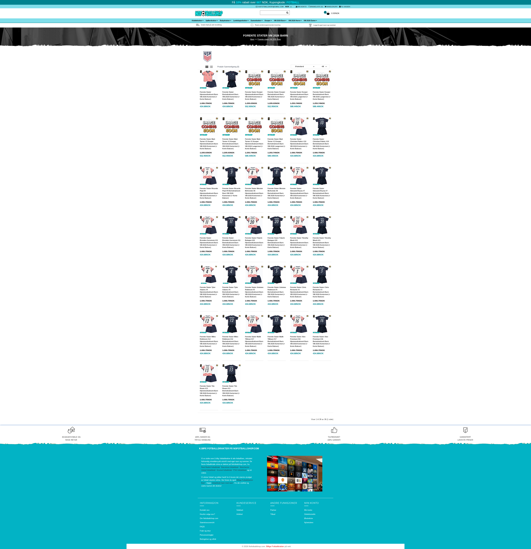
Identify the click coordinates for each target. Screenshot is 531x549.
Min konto (302, 6)
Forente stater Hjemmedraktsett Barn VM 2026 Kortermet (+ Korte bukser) (209, 95)
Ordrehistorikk (309, 514)
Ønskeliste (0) (316, 6)
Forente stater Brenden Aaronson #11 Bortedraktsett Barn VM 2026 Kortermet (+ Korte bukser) (231, 243)
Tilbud (272, 514)
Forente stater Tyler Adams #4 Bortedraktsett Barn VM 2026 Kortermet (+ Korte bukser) (231, 292)
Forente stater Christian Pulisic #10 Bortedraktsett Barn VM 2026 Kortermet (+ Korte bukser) (321, 144)
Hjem (252, 39)
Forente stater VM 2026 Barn (269, 39)
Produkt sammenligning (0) (228, 67)
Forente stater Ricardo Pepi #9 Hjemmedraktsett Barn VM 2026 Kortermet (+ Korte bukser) (209, 193)
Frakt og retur (205, 531)
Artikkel (239, 514)
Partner (273, 510)
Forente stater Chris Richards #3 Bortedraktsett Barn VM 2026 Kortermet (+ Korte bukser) (321, 292)
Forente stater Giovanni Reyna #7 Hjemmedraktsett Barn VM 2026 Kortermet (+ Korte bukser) (299, 193)
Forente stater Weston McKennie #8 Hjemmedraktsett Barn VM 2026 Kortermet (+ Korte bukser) (254, 193)
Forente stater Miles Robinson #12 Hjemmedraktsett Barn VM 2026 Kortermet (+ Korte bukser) (209, 341)
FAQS (202, 527)
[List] (211, 67)
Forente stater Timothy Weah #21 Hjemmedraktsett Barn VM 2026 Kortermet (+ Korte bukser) (299, 243)
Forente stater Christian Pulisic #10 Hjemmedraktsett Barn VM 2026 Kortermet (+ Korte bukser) (299, 144)
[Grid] (206, 67)
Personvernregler (206, 535)
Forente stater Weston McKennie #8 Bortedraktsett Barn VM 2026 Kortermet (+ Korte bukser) (276, 193)
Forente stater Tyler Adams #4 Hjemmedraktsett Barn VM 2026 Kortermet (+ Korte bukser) (209, 292)
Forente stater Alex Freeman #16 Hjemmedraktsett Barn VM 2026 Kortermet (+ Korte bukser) (299, 341)
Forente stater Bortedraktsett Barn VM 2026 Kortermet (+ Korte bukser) (231, 95)
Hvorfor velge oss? (207, 514)
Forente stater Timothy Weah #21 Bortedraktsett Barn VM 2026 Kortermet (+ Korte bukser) (322, 243)
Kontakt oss (204, 510)
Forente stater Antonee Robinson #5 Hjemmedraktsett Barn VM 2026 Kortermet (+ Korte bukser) (254, 292)
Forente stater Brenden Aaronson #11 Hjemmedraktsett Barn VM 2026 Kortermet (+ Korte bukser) (209, 243)
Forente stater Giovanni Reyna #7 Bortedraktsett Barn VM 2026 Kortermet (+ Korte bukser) (321, 193)
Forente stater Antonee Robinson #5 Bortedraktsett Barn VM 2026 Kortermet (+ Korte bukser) (277, 292)
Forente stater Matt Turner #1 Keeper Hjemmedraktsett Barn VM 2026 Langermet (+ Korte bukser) (254, 144)
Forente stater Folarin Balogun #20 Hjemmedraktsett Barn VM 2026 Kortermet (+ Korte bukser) (254, 243)
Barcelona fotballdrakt (230, 467)
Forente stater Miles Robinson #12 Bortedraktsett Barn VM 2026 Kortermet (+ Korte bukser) (231, 341)
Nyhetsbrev (308, 522)
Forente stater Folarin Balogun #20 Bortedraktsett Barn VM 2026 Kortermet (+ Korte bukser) (276, 243)
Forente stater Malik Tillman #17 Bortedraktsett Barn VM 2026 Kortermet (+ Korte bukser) (276, 341)
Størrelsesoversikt (207, 522)
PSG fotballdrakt (240, 470)
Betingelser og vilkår (208, 539)
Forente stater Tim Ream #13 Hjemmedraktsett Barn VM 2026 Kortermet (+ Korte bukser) (209, 391)
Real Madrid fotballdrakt (210, 467)
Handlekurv (332, 6)
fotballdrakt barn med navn (222, 483)
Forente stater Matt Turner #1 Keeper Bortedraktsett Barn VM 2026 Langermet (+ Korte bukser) (276, 144)
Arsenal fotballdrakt (224, 470)
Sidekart (239, 510)
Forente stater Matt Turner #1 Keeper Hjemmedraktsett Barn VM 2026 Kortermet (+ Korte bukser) (209, 144)
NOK (287, 7)
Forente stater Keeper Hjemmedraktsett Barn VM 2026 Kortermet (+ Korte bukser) (254, 95)
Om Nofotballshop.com (209, 518)
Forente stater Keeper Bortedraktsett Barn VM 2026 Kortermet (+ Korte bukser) (276, 95)
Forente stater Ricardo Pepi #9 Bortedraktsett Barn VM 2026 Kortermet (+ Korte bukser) (231, 193)
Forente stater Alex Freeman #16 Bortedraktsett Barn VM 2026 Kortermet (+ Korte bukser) (321, 341)
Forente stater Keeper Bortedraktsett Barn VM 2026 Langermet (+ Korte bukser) (321, 95)
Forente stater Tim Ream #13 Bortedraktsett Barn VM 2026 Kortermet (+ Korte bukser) (231, 391)
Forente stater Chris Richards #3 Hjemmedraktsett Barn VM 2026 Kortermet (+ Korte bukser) (299, 292)
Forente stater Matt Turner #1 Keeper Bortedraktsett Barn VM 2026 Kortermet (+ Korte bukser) (231, 144)
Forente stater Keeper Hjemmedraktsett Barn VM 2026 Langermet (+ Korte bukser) (299, 95)
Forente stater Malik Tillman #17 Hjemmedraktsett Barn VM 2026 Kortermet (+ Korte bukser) (254, 341)
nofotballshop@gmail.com (271, 6)
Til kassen (345, 6)
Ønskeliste (308, 518)
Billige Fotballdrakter (275, 546)
